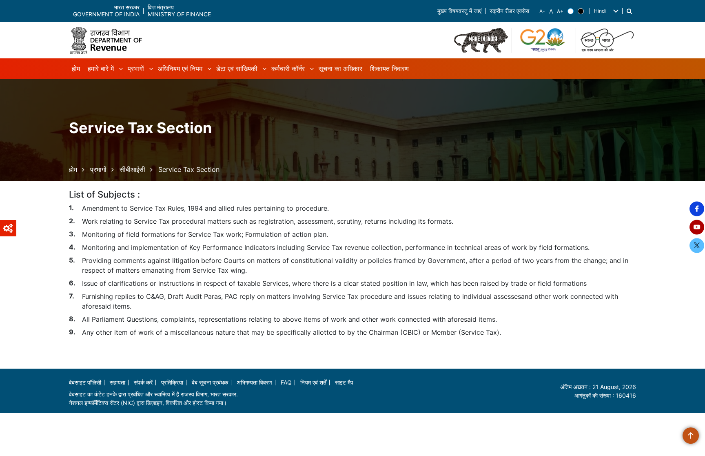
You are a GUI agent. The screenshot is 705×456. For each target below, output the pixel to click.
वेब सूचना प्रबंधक (210, 382)
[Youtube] (697, 227)
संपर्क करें (143, 382)
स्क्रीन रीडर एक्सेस (509, 11)
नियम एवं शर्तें (313, 382)
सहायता (117, 382)
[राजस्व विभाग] (109, 40)
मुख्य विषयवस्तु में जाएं (459, 11)
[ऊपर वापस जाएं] (691, 435)
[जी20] (544, 40)
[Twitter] (697, 245)
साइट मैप (344, 382)
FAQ (286, 382)
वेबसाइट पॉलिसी (85, 382)
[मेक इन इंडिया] (481, 40)
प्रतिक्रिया (172, 382)
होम (73, 169)
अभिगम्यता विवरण (254, 382)
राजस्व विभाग (194, 394)
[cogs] (8, 228)
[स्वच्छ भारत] (608, 40)
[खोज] (629, 11)
